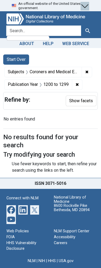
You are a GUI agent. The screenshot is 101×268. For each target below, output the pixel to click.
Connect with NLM (22, 198)
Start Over (16, 59)
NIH (42, 261)
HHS (52, 261)
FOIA (10, 237)
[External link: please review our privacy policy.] (11, 209)
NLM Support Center (71, 231)
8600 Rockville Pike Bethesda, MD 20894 (72, 207)
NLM (32, 261)
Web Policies (17, 231)
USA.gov (66, 261)
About (26, 43)
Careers (60, 243)
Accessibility (64, 237)
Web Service (75, 43)
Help (48, 43)
